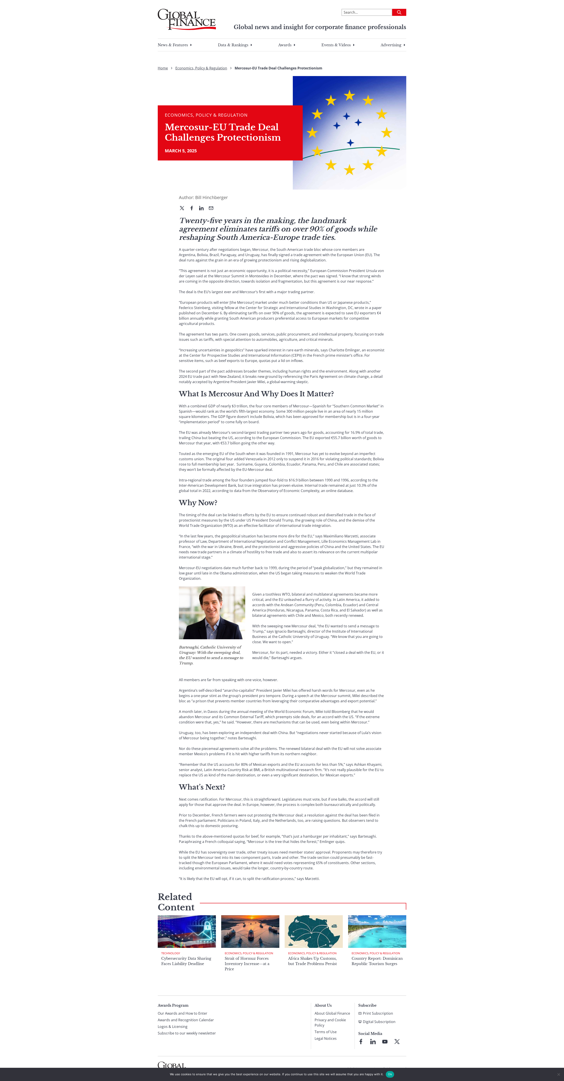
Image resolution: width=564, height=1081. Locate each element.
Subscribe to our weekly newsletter (187, 1033)
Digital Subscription (379, 1021)
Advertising (391, 45)
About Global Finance (332, 1013)
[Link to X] (397, 1041)
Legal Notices (326, 1038)
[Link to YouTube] (385, 1041)
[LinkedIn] (203, 208)
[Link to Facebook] (361, 1041)
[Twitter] (184, 208)
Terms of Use (326, 1031)
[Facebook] (193, 208)
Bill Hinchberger (211, 197)
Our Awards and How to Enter (182, 1013)
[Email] (213, 208)
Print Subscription (378, 1013)
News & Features (173, 45)
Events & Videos (336, 45)
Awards (284, 45)
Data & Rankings (233, 45)
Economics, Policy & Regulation (201, 68)
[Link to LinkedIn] (373, 1041)
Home (163, 68)
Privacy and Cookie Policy (330, 1023)
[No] (558, 1074)
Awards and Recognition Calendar (186, 1020)
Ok (390, 1074)
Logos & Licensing (172, 1026)
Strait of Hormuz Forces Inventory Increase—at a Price (247, 963)
